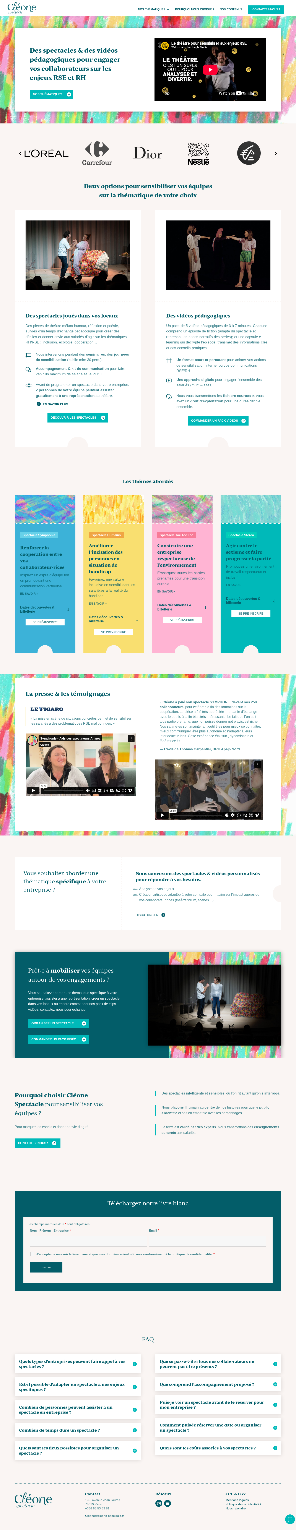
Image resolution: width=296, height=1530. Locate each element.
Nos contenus (231, 9)
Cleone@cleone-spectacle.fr (104, 1515)
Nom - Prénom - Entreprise (50, 1230)
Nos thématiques (151, 9)
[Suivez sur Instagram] (158, 1503)
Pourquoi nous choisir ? (194, 9)
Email (154, 1230)
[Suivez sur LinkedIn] (167, 1503)
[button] (20, 153)
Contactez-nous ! (266, 9)
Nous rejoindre (236, 1508)
